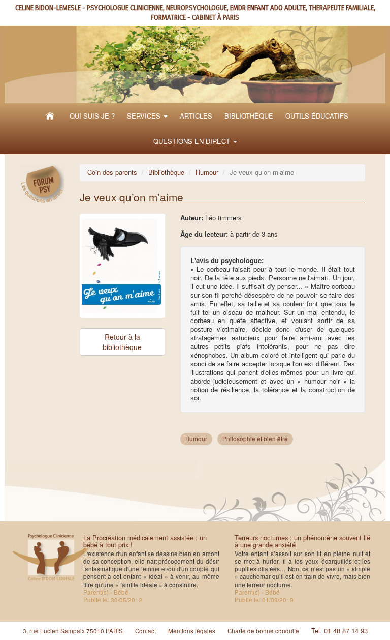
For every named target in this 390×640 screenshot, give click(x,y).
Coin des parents (112, 172)
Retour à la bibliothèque (122, 342)
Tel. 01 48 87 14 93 (339, 630)
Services (144, 116)
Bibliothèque (248, 116)
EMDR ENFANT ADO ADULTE (268, 8)
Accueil (49, 116)
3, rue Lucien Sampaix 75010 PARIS (73, 631)
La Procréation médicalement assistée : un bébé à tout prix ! (145, 541)
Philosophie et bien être (255, 438)
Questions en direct (192, 141)
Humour (207, 172)
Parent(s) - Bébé (105, 592)
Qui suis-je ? (92, 116)
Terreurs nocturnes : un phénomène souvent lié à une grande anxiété (302, 541)
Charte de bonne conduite (263, 631)
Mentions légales (191, 631)
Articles (196, 116)
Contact (145, 631)
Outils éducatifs (316, 116)
